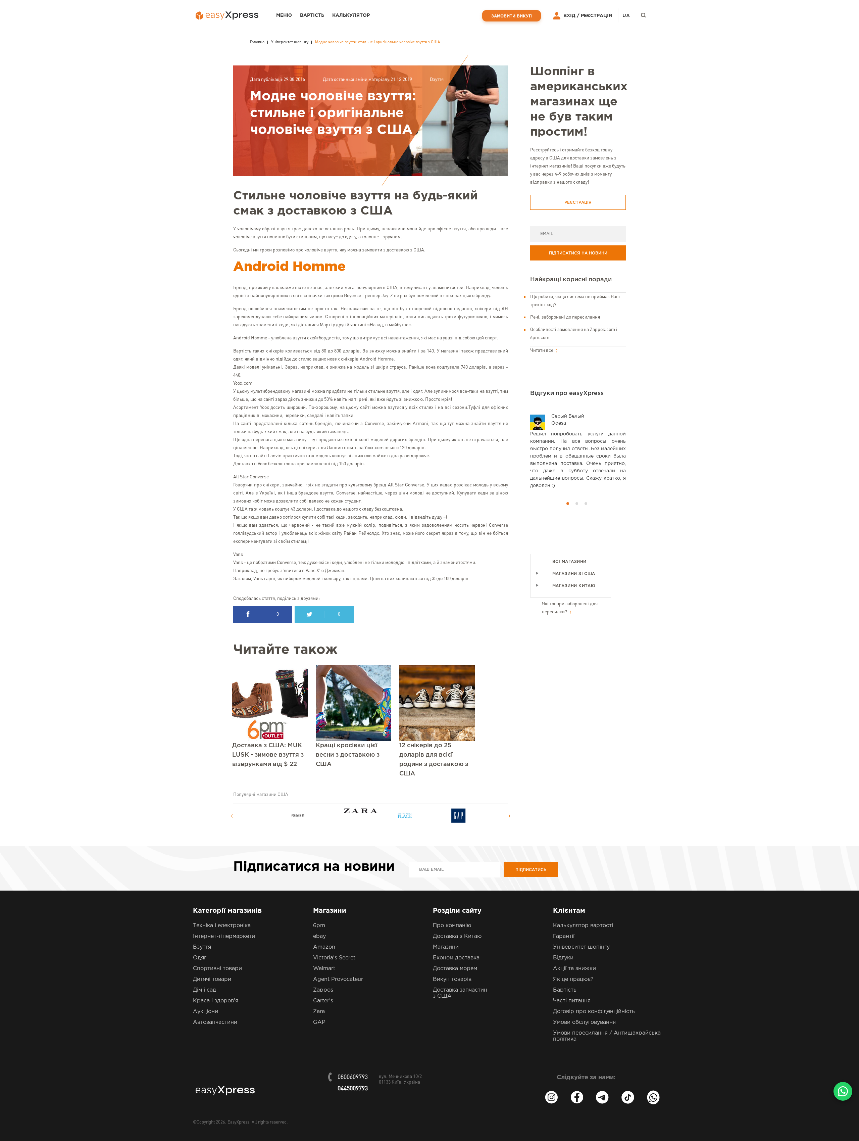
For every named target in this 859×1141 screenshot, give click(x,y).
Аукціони (205, 1011)
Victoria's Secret (334, 957)
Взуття (437, 79)
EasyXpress (238, 1122)
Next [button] (509, 816)
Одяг (199, 957)
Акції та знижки (574, 968)
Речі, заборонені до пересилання (565, 317)
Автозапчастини (215, 1022)
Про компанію (452, 925)
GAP (319, 1022)
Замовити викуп (511, 16)
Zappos (323, 990)
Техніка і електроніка (222, 925)
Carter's (323, 1000)
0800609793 (353, 1077)
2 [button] (576, 503)
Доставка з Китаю (457, 936)
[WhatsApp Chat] (842, 1091)
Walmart (324, 968)
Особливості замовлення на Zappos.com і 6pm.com (573, 333)
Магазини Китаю (573, 586)
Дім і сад (204, 990)
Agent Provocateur (338, 979)
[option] (264, 815)
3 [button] (586, 503)
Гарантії (563, 936)
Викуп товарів (452, 979)
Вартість (312, 15)
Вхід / (571, 16)
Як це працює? (573, 979)
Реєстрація (596, 16)
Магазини (446, 947)
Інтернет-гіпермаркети (224, 936)
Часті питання (572, 1000)
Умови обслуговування (584, 1022)
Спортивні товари (217, 968)
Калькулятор (351, 15)
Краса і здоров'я (215, 1000)
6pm (319, 925)
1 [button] (567, 503)
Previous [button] (232, 816)
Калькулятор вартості (583, 925)
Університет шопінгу (581, 947)
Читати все (542, 350)
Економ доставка (456, 957)
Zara (319, 1011)
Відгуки (563, 957)
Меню (284, 15)
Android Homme (289, 267)
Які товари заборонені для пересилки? (570, 608)
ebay (319, 936)
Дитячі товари (212, 979)
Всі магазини (569, 562)
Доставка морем (455, 968)
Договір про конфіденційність (594, 1011)
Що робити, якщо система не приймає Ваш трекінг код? (575, 300)
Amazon (324, 947)
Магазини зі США (573, 574)
